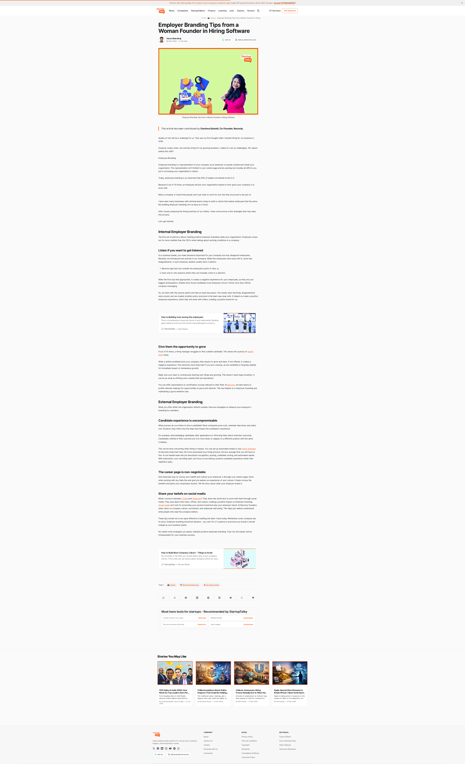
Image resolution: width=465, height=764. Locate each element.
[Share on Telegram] (208, 597)
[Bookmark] (253, 597)
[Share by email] (231, 597)
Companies (182, 10)
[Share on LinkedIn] (197, 597)
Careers (240, 10)
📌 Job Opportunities (211, 585)
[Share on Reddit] (219, 597)
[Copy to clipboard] (242, 597)
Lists (231, 10)
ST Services (275, 10)
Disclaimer (246, 749)
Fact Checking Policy (287, 741)
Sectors (251, 10)
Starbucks (196, 498)
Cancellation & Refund (250, 753)
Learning (222, 10)
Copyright (245, 745)
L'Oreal (185, 498)
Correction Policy (248, 757)
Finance (211, 10)
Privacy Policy (247, 737)
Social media (164, 505)
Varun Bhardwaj (173, 38)
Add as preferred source (247, 40)
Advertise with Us (210, 749)
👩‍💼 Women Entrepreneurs (189, 585)
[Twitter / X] (154, 748)
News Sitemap (285, 745)
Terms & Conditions (249, 741)
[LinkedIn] (162, 748)
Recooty (231, 385)
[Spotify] (174, 748)
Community (208, 753)
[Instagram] (166, 748)
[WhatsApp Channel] (178, 748)
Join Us (228, 40)
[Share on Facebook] (186, 597)
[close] (462, 3)
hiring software (249, 448)
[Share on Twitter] (175, 597)
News (171, 10)
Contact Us (208, 741)
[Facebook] (158, 748)
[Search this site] (258, 10)
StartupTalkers (198, 10)
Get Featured (290, 10)
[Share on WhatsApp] (163, 597)
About (206, 737)
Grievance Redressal (287, 749)
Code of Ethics (285, 737)
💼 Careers (171, 585)
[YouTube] (170, 748)
